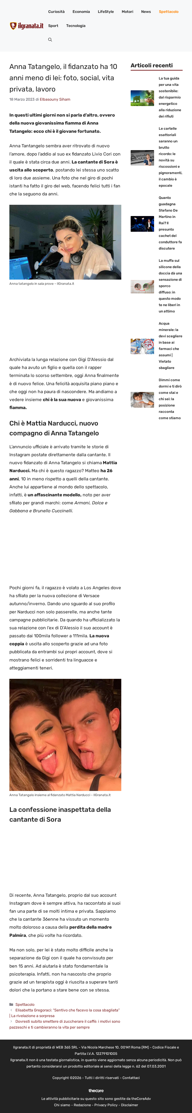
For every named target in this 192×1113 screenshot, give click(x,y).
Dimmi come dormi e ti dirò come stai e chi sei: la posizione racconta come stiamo (170, 399)
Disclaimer (129, 1105)
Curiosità (56, 11)
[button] (50, 40)
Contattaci (131, 1078)
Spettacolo (168, 11)
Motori (127, 11)
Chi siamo (62, 1105)
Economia (81, 11)
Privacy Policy (106, 1105)
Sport (53, 25)
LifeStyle (106, 11)
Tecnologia (75, 25)
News (146, 11)
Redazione (82, 1105)
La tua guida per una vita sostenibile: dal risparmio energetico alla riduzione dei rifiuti (170, 97)
